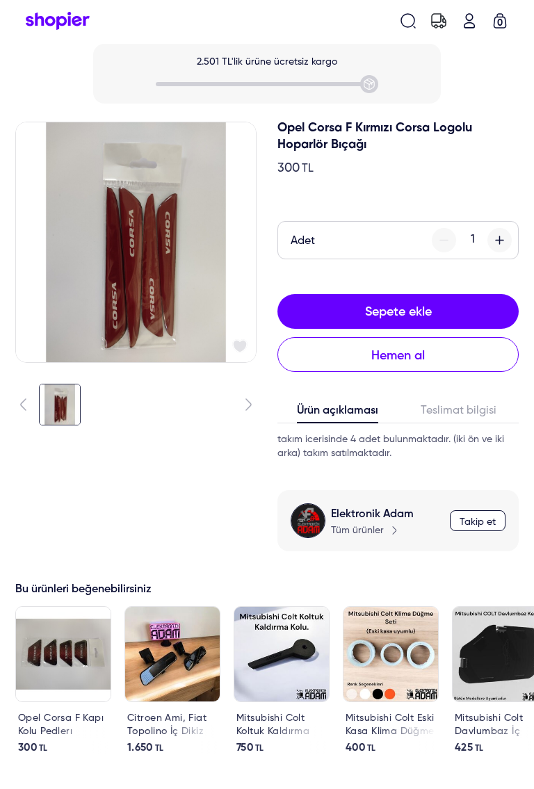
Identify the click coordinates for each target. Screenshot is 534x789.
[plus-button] (499, 240)
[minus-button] (444, 240)
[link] (63, 680)
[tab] (337, 413)
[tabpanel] (398, 446)
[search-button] (408, 21)
